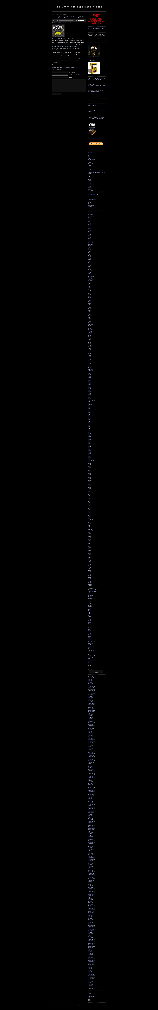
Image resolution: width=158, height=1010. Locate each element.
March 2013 (90, 904)
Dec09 (89, 300)
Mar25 (89, 487)
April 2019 (90, 801)
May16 (89, 504)
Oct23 (89, 580)
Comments (91, 996)
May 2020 (90, 783)
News (89, 528)
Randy (89, 608)
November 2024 (91, 707)
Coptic (89, 287)
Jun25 (89, 456)
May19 (89, 508)
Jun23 (89, 453)
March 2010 (90, 954)
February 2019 (91, 804)
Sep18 (89, 630)
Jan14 (89, 381)
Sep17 (89, 629)
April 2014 (90, 885)
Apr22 (89, 235)
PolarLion (90, 596)
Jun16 (89, 443)
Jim (89, 401)
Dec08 (89, 299)
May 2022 (90, 749)
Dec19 (89, 314)
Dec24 (89, 321)
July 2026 (90, 679)
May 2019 (90, 800)
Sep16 (89, 627)
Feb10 (89, 336)
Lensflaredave (91, 460)
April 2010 (90, 953)
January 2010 (91, 957)
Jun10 (89, 435)
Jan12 (89, 379)
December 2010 (91, 942)
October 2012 (91, 911)
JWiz (89, 459)
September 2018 (92, 811)
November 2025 (91, 690)
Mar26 (89, 488)
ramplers (90, 606)
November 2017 (91, 825)
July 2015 (90, 864)
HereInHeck (90, 370)
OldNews (90, 585)
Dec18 (89, 313)
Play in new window (61, 22)
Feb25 (89, 358)
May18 (89, 507)
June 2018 (90, 815)
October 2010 (91, 944)
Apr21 (89, 234)
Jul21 (89, 425)
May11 (89, 497)
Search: (90, 669)
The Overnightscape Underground (79, 7)
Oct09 (89, 560)
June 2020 (90, 781)
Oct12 (89, 564)
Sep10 (89, 186)
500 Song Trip (91, 152)
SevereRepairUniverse (93, 641)
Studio (89, 648)
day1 (89, 292)
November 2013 (91, 892)
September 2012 (92, 912)
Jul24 (89, 429)
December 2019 (91, 790)
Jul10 (89, 175)
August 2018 (91, 812)
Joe (89, 405)
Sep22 (89, 636)
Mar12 (89, 469)
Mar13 (89, 470)
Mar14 (89, 471)
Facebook (96, 105)
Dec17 (89, 311)
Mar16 (89, 474)
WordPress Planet (92, 208)
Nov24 (89, 556)
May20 (89, 509)
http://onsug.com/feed (94, 91)
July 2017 (90, 831)
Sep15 (89, 626)
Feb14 (89, 342)
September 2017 (92, 828)
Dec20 (89, 315)
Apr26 (89, 241)
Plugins (89, 202)
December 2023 (91, 722)
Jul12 (89, 412)
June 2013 (90, 899)
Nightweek (90, 530)
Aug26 (89, 269)
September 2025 (92, 693)
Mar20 (89, 480)
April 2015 (90, 869)
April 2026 (90, 683)
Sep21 (89, 634)
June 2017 (90, 832)
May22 (89, 512)
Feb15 (89, 344)
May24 (89, 515)
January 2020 (91, 788)
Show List (90, 187)
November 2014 (91, 876)
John (89, 407)
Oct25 (89, 582)
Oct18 (89, 573)
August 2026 (91, 677)
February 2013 (91, 905)
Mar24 (89, 485)
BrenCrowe (90, 279)
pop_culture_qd (91, 598)
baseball (90, 270)
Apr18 (89, 230)
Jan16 (89, 384)
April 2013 (90, 902)
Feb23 (89, 355)
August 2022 (91, 745)
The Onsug (90, 190)
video (89, 658)
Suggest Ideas (91, 203)
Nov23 (89, 554)
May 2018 (90, 817)
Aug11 (89, 248)
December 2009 (91, 959)
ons (89, 587)
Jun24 (89, 455)
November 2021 (91, 758)
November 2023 (91, 724)
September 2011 (91, 929)
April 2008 (90, 987)
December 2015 (91, 857)
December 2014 (91, 874)
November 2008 (91, 977)
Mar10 (89, 466)
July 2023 (90, 730)
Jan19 (89, 388)
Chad (89, 285)
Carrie (89, 283)
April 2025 (90, 700)
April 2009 (90, 970)
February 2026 (91, 686)
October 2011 (91, 928)
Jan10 (89, 376)
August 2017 (91, 829)
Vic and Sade (91, 657)
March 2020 (90, 786)
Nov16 (89, 544)
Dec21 (89, 317)
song (89, 647)
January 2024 (91, 721)
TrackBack (73, 67)
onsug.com (54, 54)
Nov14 (89, 542)
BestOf (89, 273)
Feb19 (89, 349)
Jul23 (89, 428)
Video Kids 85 (91, 660)
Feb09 (89, 335)
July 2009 (90, 966)
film (89, 360)
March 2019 (90, 803)
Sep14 (89, 625)
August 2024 (91, 711)
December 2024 (91, 706)
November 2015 (91, 859)
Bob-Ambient (91, 276)
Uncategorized (91, 655)
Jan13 (89, 380)
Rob (89, 612)
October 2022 (91, 742)
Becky (89, 272)
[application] (69, 20)
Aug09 (89, 245)
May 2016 (90, 850)
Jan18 (89, 387)
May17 (89, 505)
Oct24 (89, 581)
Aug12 (89, 249)
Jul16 (89, 418)
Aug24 (89, 266)
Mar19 (89, 478)
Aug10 (89, 158)
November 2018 (91, 808)
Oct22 (89, 578)
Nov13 (89, 540)
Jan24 (89, 396)
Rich (89, 610)
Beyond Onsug (91, 159)
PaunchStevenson (92, 591)
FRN (89, 365)
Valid (91, 997)
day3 (89, 294)
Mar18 (89, 477)
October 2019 (91, 793)
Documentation (91, 201)
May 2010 (90, 952)
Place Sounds (91, 595)
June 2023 (90, 731)
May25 (89, 516)
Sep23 (89, 637)
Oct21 (89, 577)
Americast (90, 214)
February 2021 (91, 770)
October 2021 (91, 759)
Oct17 (89, 571)
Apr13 (89, 223)
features (90, 334)
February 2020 (91, 787)
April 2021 (90, 767)
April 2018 (90, 818)
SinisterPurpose (91, 646)
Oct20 (89, 575)
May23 (89, 514)
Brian (89, 282)
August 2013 (91, 897)
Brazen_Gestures (92, 278)
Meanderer (90, 519)
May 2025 (90, 699)
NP (88, 182)
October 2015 (91, 860)
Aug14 (89, 252)
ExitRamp (90, 332)
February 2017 (91, 838)
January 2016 (91, 856)
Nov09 (89, 535)
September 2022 (92, 744)
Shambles (90, 643)
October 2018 (91, 810)
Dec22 (89, 318)
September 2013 (92, 895)
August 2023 (91, 728)
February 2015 (91, 871)
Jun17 (89, 445)
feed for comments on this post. (61, 67)
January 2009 (91, 974)
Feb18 (89, 348)
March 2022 (90, 752)
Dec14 (89, 307)
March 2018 (90, 819)
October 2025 (91, 692)
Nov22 (89, 553)
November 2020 (91, 774)
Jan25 (89, 397)
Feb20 (89, 351)
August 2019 (91, 796)
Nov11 (89, 537)
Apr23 (89, 237)
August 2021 (91, 762)
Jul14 (89, 415)
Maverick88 (90, 492)
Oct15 (89, 568)
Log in (89, 993)
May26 (89, 518)
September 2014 (92, 878)
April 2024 (90, 717)
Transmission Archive (93, 194)
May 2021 (90, 766)
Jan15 (89, 383)
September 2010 (92, 946)
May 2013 (90, 901)
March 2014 (90, 887)
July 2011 (90, 932)
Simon (89, 644)
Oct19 (89, 574)
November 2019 (91, 791)
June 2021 (90, 765)
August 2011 (91, 930)
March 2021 (90, 769)
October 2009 (91, 961)
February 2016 (91, 854)
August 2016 (91, 846)
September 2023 (92, 727)
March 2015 (90, 870)
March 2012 (90, 921)
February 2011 (91, 939)
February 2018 (91, 821)
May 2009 (90, 968)
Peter (89, 592)
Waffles (89, 661)
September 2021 (92, 760)
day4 (89, 296)
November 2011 (91, 926)
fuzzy (89, 366)
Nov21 (89, 551)
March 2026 (90, 685)
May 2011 (90, 935)
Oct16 (89, 570)
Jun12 (89, 438)
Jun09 (89, 433)
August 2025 (91, 694)
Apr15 (89, 226)
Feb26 (89, 359)
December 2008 (91, 975)
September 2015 (92, 862)
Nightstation (90, 529)
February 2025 (91, 703)
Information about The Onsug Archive (96, 172)
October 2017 (91, 826)
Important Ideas (91, 170)
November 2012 (91, 909)
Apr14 (89, 224)
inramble (90, 372)
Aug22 (89, 263)
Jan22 (89, 393)
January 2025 (91, 704)
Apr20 (89, 233)
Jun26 (89, 457)
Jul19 (89, 422)
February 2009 (91, 973)
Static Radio (70, 38)
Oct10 (89, 183)
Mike (89, 521)
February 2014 (91, 888)
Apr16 (89, 227)
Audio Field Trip (91, 242)
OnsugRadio (91, 588)
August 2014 (91, 880)
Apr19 (89, 231)
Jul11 (89, 411)
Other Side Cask (91, 185)
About (89, 154)
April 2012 (90, 919)
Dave (89, 289)
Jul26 (89, 432)
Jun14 (89, 441)
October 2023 (91, 725)
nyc (89, 558)
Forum (89, 169)
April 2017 (90, 835)
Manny (89, 463)
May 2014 (90, 884)
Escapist (90, 331)
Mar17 (89, 476)
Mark (89, 491)
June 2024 (90, 714)
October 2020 (91, 776)
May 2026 (90, 682)
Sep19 (89, 632)
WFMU (89, 665)
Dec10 (89, 162)
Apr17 (89, 228)
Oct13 (89, 566)
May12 (89, 498)
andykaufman (91, 216)
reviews (90, 609)
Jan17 (89, 386)
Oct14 (89, 567)
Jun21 (89, 450)
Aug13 (89, 251)
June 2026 (90, 680)
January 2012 (91, 923)
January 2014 (91, 890)
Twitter (95, 100)
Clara (89, 286)
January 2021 (91, 772)
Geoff (89, 367)
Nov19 (89, 549)
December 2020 (91, 773)
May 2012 (90, 918)
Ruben (89, 613)
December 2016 (91, 840)
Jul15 (89, 417)
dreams (89, 325)
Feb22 (89, 353)
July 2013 (90, 898)
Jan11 (89, 173)
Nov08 (89, 533)
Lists (89, 176)
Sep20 (89, 633)
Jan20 (89, 390)
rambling (90, 603)
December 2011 (91, 925)
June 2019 (90, 798)
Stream (89, 189)
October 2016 (91, 843)
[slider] (82, 20)
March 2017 (90, 836)
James (89, 373)
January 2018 (91, 822)
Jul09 (89, 408)
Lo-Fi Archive (91, 177)
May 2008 (90, 985)
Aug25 (89, 268)
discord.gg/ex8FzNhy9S (94, 79)
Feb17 (89, 346)
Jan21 (89, 391)
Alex (89, 213)
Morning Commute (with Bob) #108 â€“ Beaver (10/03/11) (68, 17)
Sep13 (89, 623)
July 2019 (90, 797)
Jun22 (89, 452)
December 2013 (91, 891)
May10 (89, 495)
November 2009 (91, 960)
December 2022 (91, 739)
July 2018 (90, 814)
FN (88, 362)
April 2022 (90, 751)
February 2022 (91, 753)
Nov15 (89, 543)
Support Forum (91, 205)
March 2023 (90, 735)
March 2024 (90, 718)
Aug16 (89, 255)
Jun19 (89, 448)
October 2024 (91, 708)
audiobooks (90, 244)
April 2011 (90, 936)
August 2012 (91, 914)
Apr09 (89, 217)
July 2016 (90, 847)
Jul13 (89, 414)
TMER (89, 651)
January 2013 (91, 907)
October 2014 (91, 877)
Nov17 (89, 546)
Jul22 (89, 426)
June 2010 (90, 950)
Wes (89, 664)
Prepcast (90, 601)
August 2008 (91, 981)
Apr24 (89, 238)
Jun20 (89, 449)
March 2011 (90, 937)
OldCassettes (91, 584)
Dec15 (89, 308)
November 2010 (91, 943)
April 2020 (90, 784)
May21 (89, 511)
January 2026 (91, 687)
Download (69, 22)
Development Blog (92, 199)
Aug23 (89, 265)
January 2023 (91, 738)
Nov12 (89, 539)
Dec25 (89, 322)
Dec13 (89, 306)
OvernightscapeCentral (93, 589)
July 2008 (90, 982)
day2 (89, 293)
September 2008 (92, 980)
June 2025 (90, 697)
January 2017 (91, 839)
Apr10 (89, 219)
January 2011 (91, 940)
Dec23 (89, 320)
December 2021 (91, 756)
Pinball (89, 594)
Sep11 (89, 620)
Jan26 (89, 398)
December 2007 (91, 988)
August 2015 (91, 863)
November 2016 (91, 842)
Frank (89, 363)
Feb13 (89, 341)
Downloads (90, 163)
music (89, 523)
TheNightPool (91, 650)
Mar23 (89, 484)
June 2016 (90, 849)
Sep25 (89, 640)
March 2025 (90, 701)
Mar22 (89, 483)
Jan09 (89, 374)
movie (89, 522)
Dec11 (89, 303)
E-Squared (90, 327)
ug (88, 654)
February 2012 (91, 922)
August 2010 (91, 947)
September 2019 (92, 794)
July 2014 (90, 881)
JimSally (90, 404)
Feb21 (89, 352)
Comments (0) (77, 58)
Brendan (90, 280)
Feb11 (89, 165)
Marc (89, 490)
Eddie (89, 328)
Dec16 (89, 310)
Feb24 (89, 356)
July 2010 (90, 949)
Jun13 (89, 439)
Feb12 (89, 339)
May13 (89, 500)
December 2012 (91, 908)
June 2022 (90, 748)
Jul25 (89, 431)
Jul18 (89, 421)
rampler (90, 605)
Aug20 (89, 261)
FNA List (90, 168)
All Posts (90, 156)
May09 (89, 494)
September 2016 (92, 845)
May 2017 (90, 833)
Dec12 (89, 304)
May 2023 (90, 732)
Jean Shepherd (91, 400)
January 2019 (91, 805)
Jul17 (89, 419)
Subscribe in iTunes (93, 96)
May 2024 (90, 715)
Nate (89, 525)
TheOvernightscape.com (97, 118)
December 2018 (91, 807)
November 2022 (91, 741)
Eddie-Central (91, 329)
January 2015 (91, 873)
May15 (89, 502)
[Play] (54, 20)
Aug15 (89, 254)
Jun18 (89, 446)
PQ (88, 599)
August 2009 (91, 964)
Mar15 (89, 473)
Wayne (89, 663)
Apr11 (89, 220)
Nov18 (89, 547)
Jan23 (89, 394)
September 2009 (92, 963)
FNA (89, 166)
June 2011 (90, 933)
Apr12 (89, 221)
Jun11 (89, 436)
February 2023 (91, 737)
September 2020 (92, 777)
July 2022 (90, 746)
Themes (90, 206)
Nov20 (89, 550)
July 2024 (90, 713)
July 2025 (90, 696)
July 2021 (90, 763)
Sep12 (89, 622)
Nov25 (89, 557)
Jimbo (89, 403)
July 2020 (90, 780)
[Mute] (79, 20)
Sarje (89, 615)
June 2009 (90, 967)
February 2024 (91, 720)
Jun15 (89, 442)
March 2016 (90, 853)
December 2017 (91, 824)
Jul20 (89, 424)
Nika (89, 532)
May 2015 (90, 867)
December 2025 (91, 689)
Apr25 (89, 240)
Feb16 (89, 345)
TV (88, 653)
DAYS (89, 290)
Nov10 (89, 180)
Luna (89, 462)
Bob (68, 58)
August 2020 (91, 779)
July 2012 (90, 915)
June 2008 (90, 984)
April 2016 (90, 852)
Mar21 (89, 481)
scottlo (89, 616)
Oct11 (71, 58)
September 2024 (92, 710)
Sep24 (89, 639)
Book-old (90, 161)
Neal (89, 526)
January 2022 (91, 755)
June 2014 (90, 883)
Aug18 (89, 258)
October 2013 (91, 894)
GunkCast (90, 369)
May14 (89, 501)
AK (88, 155)
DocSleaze (90, 324)
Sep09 (89, 618)
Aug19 (89, 259)
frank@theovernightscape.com (96, 85)
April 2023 (90, 734)
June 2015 (90, 866)
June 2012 (90, 916)
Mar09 (89, 464)
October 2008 (91, 978)
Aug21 (89, 262)
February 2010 (91, 956)
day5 (89, 297)
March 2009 (90, 971)
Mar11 (89, 179)
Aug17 (89, 256)
